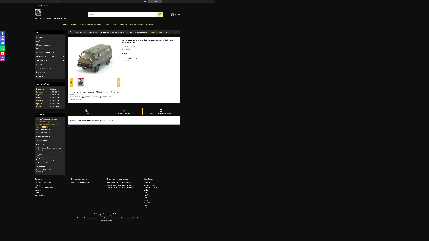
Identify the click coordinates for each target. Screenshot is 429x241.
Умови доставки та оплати (80, 182)
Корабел (147, 195)
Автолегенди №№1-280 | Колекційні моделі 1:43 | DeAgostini (118, 32)
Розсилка (38, 185)
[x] (71, 127)
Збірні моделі (41, 60)
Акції (107, 24)
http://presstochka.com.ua (48, 119)
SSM (145, 208)
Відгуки (39, 64)
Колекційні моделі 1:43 (45, 56)
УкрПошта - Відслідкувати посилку (120, 187)
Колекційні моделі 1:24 (45, 53)
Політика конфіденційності (45, 187)
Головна (65, 24)
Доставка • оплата (137, 24)
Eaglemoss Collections (152, 187)
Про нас (115, 24)
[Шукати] (160, 14)
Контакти (123, 24)
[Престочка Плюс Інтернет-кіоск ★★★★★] (60, 12)
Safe (145, 192)
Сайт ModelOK (40, 195)
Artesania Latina (149, 185)
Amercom (147, 182)
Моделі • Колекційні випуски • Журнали (86, 24)
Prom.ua (117, 214)
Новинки (149, 24)
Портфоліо (40, 72)
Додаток (39, 76)
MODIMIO (147, 203)
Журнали (39, 49)
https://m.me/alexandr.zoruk (48, 124)
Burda (146, 200)
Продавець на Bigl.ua (107, 216)
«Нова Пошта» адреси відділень (119, 182)
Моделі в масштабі (43, 45)
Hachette (147, 190)
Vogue (146, 205)
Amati (145, 197)
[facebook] (69, 127)
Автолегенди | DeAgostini (85, 32)
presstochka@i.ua (45, 122)
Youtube (37, 192)
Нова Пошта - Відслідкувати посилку (120, 185)
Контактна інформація (43, 182)
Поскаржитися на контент (112, 218)
